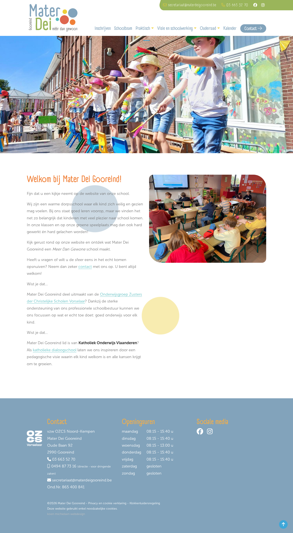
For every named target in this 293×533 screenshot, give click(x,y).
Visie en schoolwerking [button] (175, 28)
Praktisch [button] (143, 28)
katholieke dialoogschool (54, 350)
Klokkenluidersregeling (145, 503)
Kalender (229, 28)
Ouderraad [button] (208, 28)
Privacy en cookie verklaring (107, 503)
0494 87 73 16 (63, 466)
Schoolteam (123, 28)
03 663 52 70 (63, 459)
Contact (251, 28)
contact (85, 266)
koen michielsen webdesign (66, 514)
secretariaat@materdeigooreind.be (82, 480)
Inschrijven (103, 28)
